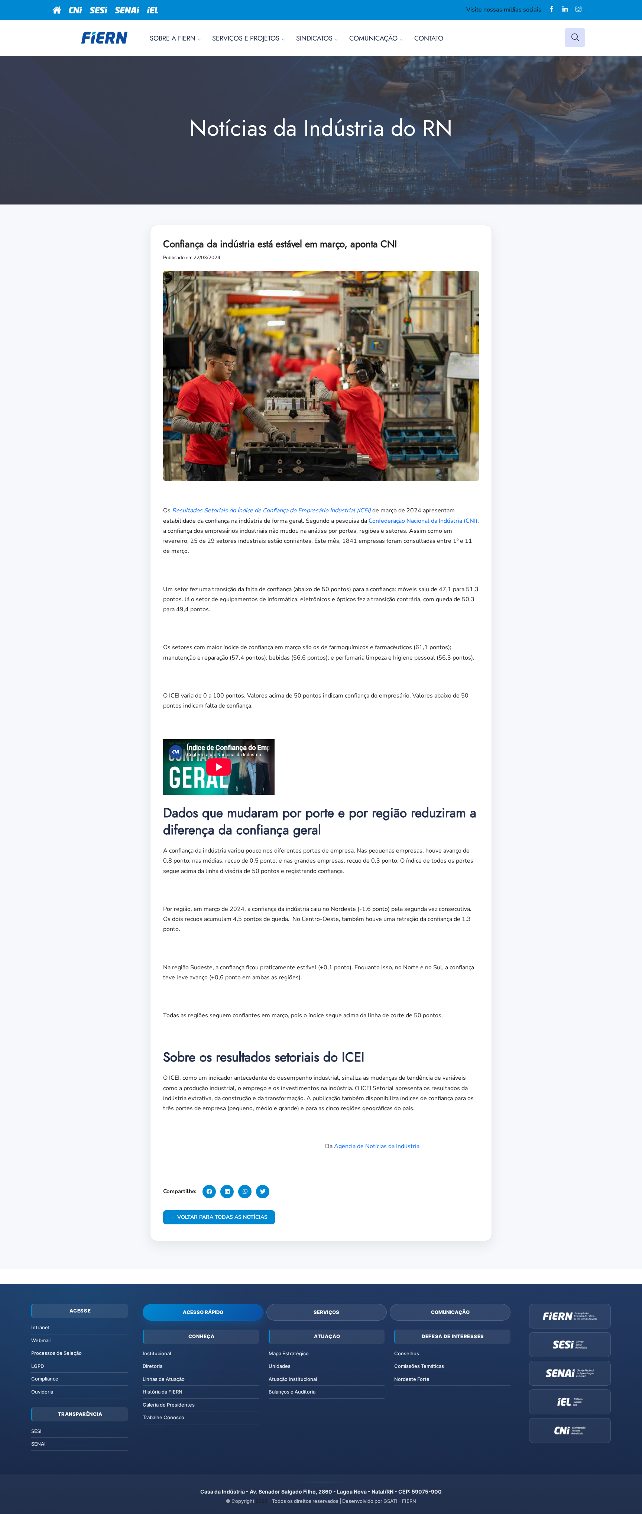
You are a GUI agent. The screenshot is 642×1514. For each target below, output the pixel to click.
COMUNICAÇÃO (373, 38)
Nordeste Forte (411, 1379)
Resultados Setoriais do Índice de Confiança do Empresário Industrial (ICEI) (271, 510)
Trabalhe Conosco (163, 1417)
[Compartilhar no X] (262, 1191)
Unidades (280, 1366)
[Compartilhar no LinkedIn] (227, 1191)
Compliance (44, 1379)
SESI (36, 1431)
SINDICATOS (314, 38)
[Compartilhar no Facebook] (209, 1191)
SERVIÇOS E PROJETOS (245, 38)
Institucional (157, 1353)
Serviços (326, 1312)
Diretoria (152, 1366)
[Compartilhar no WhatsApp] (245, 1191)
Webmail (41, 1340)
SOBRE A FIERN (172, 38)
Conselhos (406, 1353)
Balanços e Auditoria (292, 1392)
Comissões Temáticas (419, 1366)
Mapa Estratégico (289, 1353)
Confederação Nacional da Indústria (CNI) (423, 521)
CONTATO (428, 38)
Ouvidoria (42, 1392)
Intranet (40, 1327)
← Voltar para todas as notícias (219, 1217)
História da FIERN (162, 1392)
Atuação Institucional (293, 1379)
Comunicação (450, 1312)
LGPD (37, 1366)
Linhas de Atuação (164, 1379)
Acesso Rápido (203, 1312)
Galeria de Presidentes (169, 1405)
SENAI (38, 1444)
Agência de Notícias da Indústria (376, 1146)
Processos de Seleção (56, 1353)
